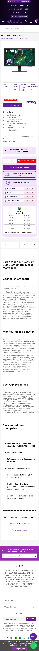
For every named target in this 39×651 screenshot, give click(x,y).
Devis (33, 636)
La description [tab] (10, 245)
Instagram (24, 523)
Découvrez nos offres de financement (19, 232)
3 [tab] (21, 81)
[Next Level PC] (15, 21)
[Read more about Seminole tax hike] (34, 556)
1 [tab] (16, 81)
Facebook (14, 523)
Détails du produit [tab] (29, 245)
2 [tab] (18, 81)
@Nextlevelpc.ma (19, 530)
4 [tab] (23, 81)
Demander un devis (12, 105)
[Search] (35, 28)
